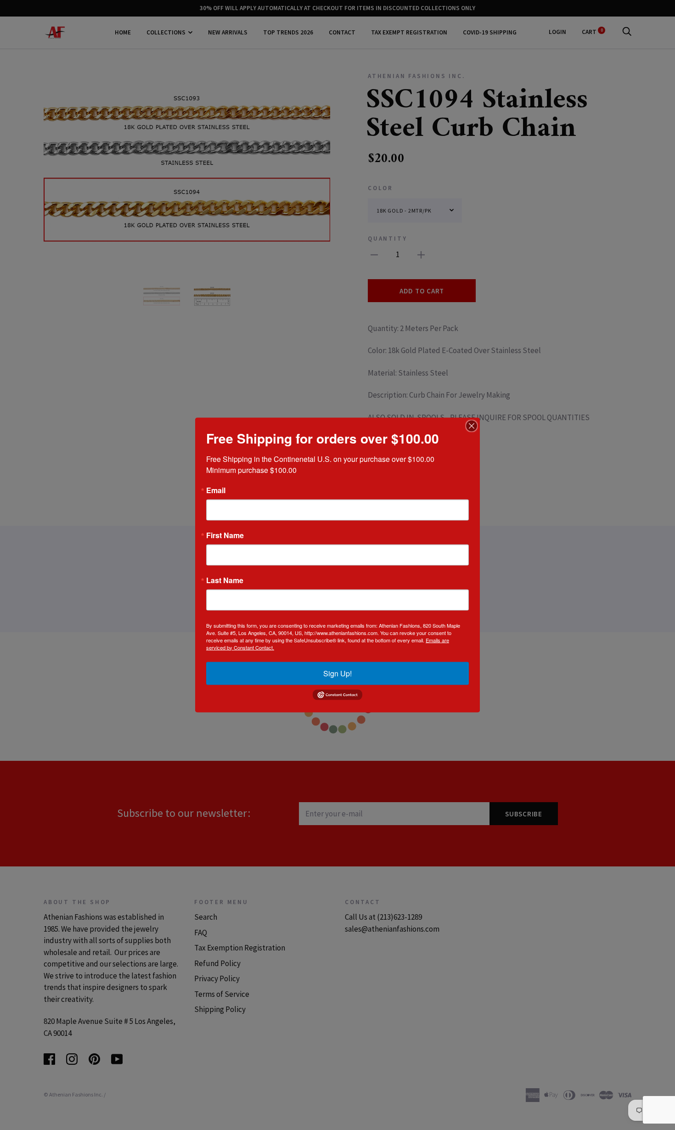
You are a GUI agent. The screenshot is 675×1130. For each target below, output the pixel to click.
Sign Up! (337, 673)
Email (215, 490)
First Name (225, 535)
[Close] (471, 425)
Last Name (224, 580)
